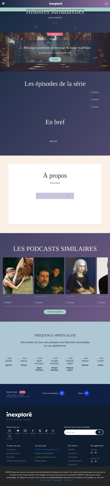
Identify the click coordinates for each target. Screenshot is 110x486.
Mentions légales (40, 461)
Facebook (33, 433)
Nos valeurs (11, 457)
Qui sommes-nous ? (13, 453)
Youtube (25, 433)
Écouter (55, 59)
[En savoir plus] (45, 480)
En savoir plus (55, 206)
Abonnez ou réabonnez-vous (36, 9)
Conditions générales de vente (45, 457)
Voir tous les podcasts (55, 312)
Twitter (40, 433)
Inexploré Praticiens (74, 461)
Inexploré (71, 449)
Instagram (10, 433)
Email (80, 393)
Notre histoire (11, 449)
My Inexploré (72, 457)
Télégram (18, 433)
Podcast (53, 433)
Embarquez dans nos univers (16, 461)
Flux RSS (9, 439)
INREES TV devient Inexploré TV (47, 449)
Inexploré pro (72, 464)
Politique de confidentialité (44, 453)
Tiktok (46, 433)
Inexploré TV (72, 453)
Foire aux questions (50, 393)
